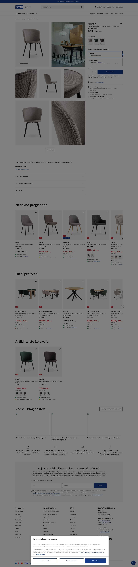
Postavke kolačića (45, 561)
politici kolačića (40, 554)
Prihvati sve (95, 561)
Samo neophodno (71, 561)
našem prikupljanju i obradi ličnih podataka (92, 552)
